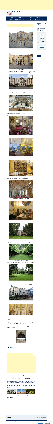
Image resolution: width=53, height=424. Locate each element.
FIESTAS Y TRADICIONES (28, 17)
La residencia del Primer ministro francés (22, 382)
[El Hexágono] (9, 13)
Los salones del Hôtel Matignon (30, 382)
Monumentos (11, 381)
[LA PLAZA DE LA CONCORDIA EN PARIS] (21, 391)
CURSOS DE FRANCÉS (18, 19)
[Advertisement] (21, 5)
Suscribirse (27, 378)
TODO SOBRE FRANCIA (11, 19)
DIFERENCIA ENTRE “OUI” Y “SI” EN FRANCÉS (29, 385)
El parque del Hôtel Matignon (13, 382)
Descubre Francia (29, 381)
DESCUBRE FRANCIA (21, 17)
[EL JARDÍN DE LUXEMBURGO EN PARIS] (30, 391)
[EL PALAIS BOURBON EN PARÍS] (11, 391)
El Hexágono (16, 11)
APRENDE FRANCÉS (13, 17)
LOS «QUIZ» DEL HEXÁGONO (27, 19)
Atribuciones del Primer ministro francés (22, 381)
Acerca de (34, 19)
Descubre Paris (33, 381)
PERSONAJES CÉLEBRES (37, 17)
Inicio (8, 17)
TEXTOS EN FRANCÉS (40, 19)
